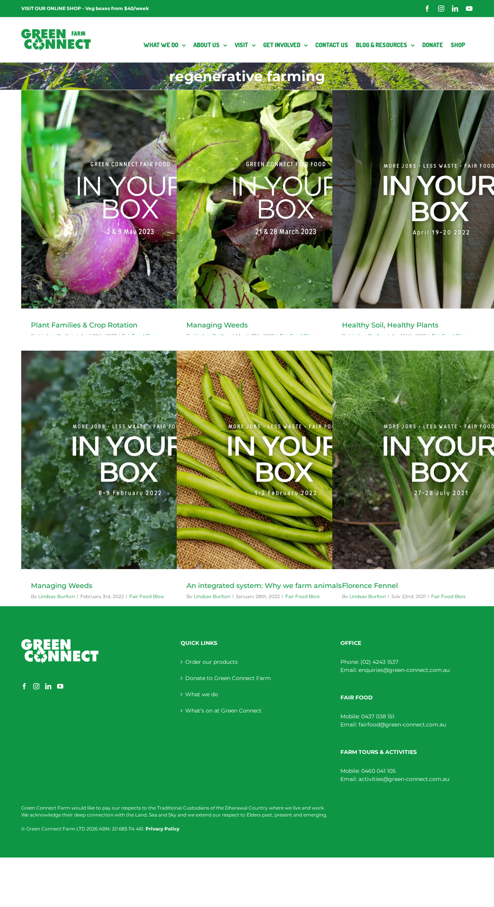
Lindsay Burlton (56, 596)
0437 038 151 (377, 716)
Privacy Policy (162, 829)
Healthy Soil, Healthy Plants (390, 325)
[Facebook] (24, 686)
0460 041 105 (378, 770)
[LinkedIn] (48, 686)
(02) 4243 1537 (379, 661)
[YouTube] (60, 686)
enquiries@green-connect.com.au (404, 670)
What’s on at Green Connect (223, 710)
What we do (201, 694)
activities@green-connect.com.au (404, 779)
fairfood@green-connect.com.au (402, 724)
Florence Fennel (370, 585)
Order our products (211, 661)
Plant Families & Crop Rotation (84, 325)
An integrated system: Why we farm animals (264, 585)
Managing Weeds (217, 325)
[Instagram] (36, 686)
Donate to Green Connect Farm (228, 678)
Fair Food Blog (146, 596)
